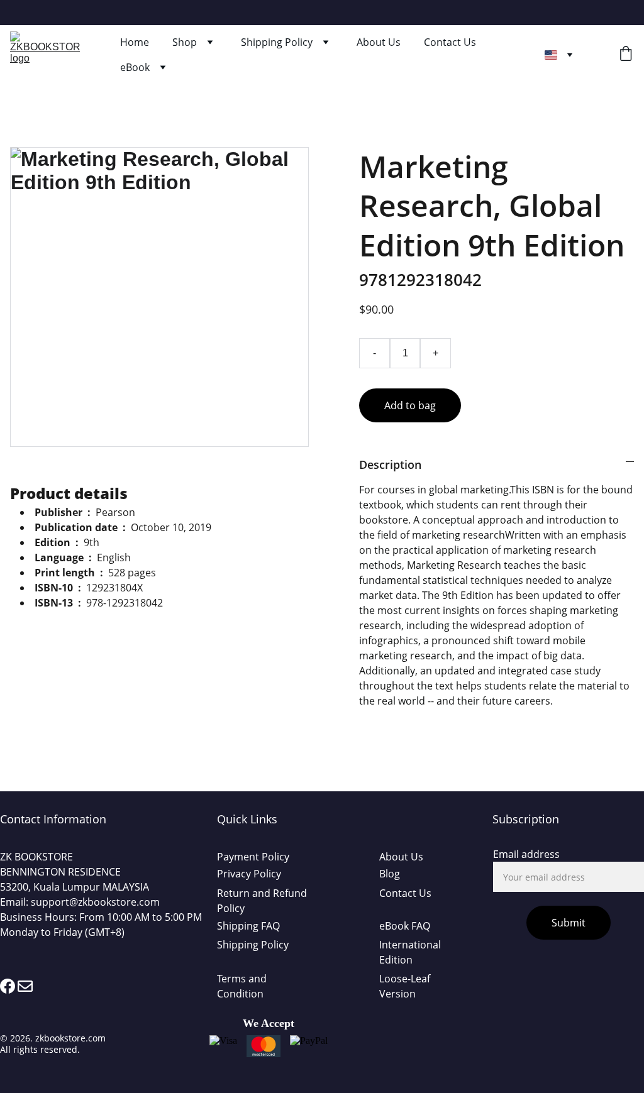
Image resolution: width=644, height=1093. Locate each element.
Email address (526, 854)
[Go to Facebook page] (7, 986)
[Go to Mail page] (25, 986)
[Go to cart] (626, 55)
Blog (389, 874)
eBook (135, 67)
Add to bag (410, 405)
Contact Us (450, 42)
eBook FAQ (404, 926)
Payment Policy (253, 857)
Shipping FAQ (248, 926)
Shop (184, 42)
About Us (379, 42)
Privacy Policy (249, 874)
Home (134, 42)
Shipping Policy (277, 42)
